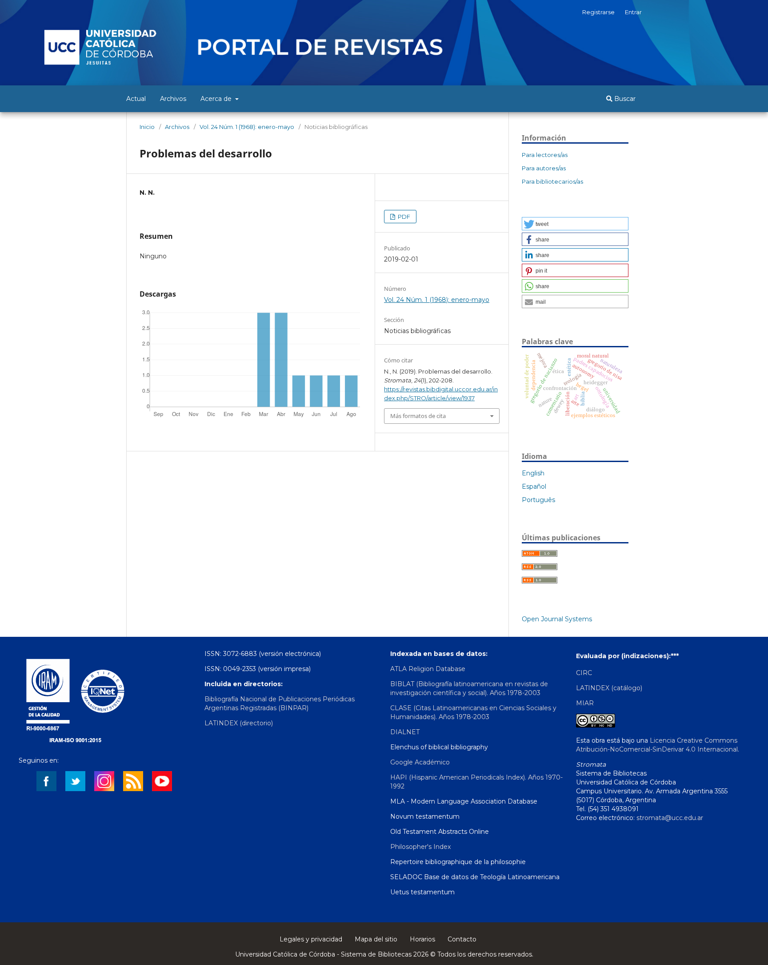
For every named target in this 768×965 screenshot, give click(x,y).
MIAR (585, 703)
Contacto (462, 939)
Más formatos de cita (418, 416)
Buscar (624, 99)
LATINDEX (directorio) (238, 723)
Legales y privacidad (311, 939)
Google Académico (420, 762)
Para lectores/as (545, 154)
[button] (575, 223)
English (533, 473)
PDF (403, 216)
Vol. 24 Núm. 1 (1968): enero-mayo (247, 126)
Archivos (173, 99)
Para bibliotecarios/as (552, 181)
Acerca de (216, 99)
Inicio (147, 126)
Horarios (422, 939)
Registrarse (598, 12)
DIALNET (405, 732)
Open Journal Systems (557, 619)
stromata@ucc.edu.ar (669, 818)
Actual (136, 99)
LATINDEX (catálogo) (609, 688)
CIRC (584, 673)
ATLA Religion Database (427, 669)
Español (534, 486)
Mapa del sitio (376, 939)
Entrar (633, 12)
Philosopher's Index (420, 847)
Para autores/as (544, 168)
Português (538, 500)
